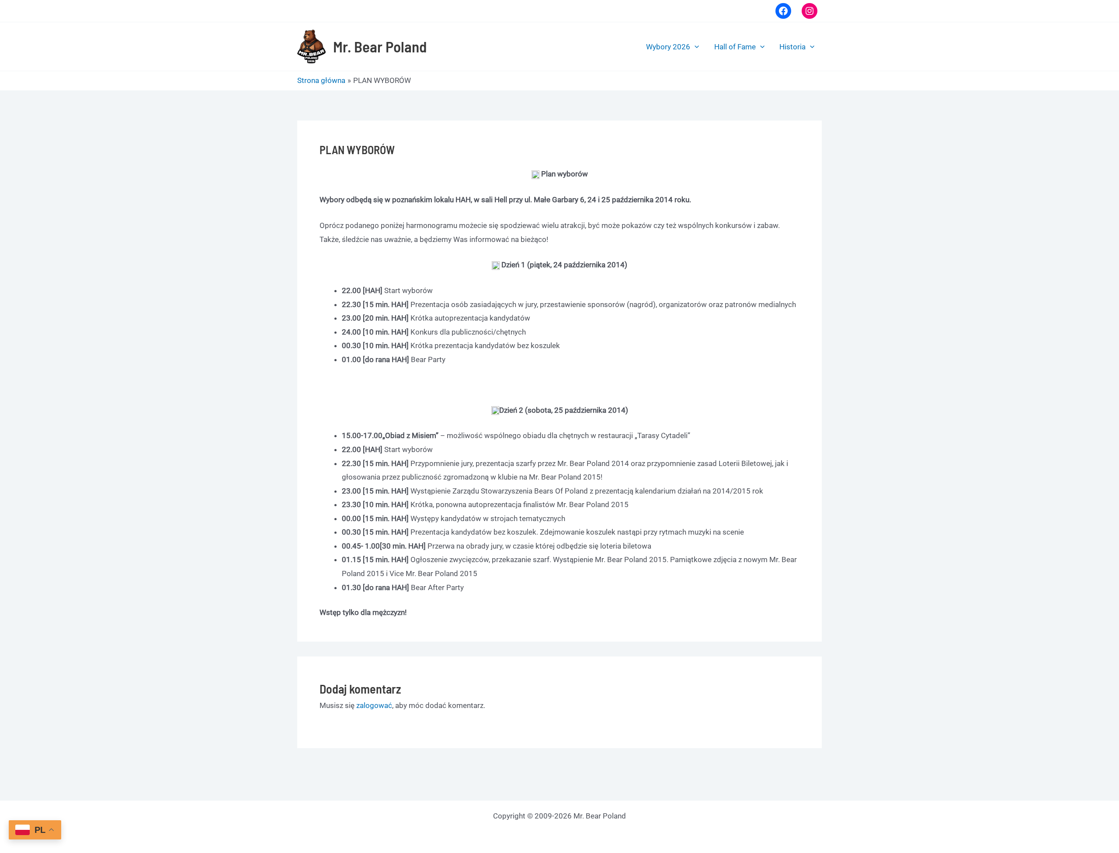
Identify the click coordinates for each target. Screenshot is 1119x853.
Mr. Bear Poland (380, 46)
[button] (694, 46)
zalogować (374, 705)
